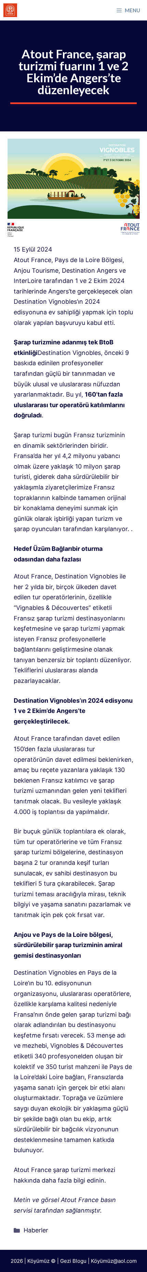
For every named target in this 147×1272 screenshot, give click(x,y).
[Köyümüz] (10, 10)
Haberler (36, 1230)
